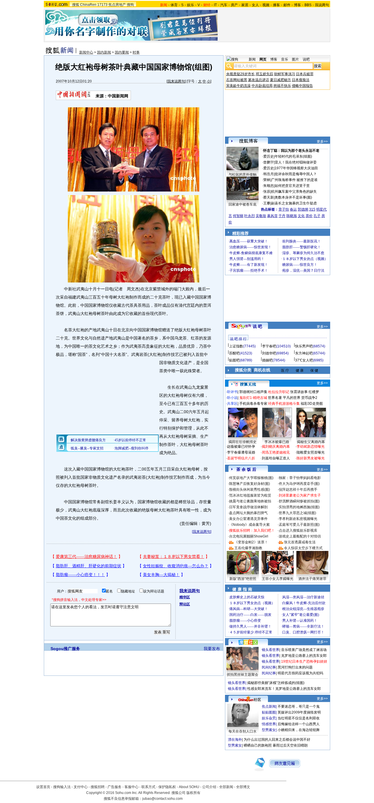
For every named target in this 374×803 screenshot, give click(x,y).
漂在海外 (235, 739)
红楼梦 (314, 392)
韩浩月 (268, 174)
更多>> (322, 141)
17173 (102, 5)
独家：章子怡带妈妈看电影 (300, 478)
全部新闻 (226, 787)
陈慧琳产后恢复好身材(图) (249, 484)
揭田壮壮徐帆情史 (242, 442)
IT (215, 5)
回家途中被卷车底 (242, 204)
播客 (276, 5)
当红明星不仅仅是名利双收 (299, 718)
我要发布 (212, 648)
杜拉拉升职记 (278, 392)
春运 (293, 209)
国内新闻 (104, 52)
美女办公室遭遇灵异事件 (248, 519)
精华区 (184, 597)
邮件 (286, 5)
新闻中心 (86, 52)
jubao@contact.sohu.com (162, 799)
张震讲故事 (299, 392)
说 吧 (257, 326)
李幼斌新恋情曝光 (311, 446)
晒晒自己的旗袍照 (258, 745)
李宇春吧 (269, 346)
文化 (301, 216)
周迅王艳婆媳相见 (276, 452)
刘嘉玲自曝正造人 (276, 458)
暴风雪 (272, 216)
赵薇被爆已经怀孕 (241, 446)
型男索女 (269, 730)
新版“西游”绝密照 (242, 579)
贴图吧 (234, 360)
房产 (234, 5)
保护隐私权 (167, 787)
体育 (174, 5)
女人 (255, 5)
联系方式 (148, 787)
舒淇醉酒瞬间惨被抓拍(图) (299, 501)
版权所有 (193, 793)
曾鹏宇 (268, 162)
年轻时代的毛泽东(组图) (293, 156)
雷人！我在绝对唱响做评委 (296, 162)
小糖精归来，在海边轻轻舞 (299, 730)
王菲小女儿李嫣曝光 (277, 579)
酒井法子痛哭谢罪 (312, 579)
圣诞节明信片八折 (241, 458)
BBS (307, 5)
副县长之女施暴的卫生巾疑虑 (294, 203)
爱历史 (268, 156)
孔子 (317, 216)
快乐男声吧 (304, 346)
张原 (266, 191)
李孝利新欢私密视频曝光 (298, 519)
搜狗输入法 (62, 787)
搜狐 (75, 5)
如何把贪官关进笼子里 (292, 186)
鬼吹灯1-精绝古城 (253, 398)
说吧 (306, 59)
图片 (295, 59)
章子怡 (283, 209)
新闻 (252, 59)
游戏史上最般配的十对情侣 (300, 536)
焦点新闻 (269, 706)
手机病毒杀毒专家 (253, 403)
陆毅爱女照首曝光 (311, 452)
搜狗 (130, 5)
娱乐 (190, 5)
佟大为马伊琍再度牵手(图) (299, 484)
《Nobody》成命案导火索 (249, 525)
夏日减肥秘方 (280, 80)
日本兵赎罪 (305, 74)
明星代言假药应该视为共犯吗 (300, 673)
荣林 (266, 180)
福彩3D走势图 (312, 403)
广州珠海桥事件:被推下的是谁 (294, 180)
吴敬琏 (261, 216)
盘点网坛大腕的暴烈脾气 (248, 513)
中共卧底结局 (262, 86)
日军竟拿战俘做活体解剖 (248, 507)
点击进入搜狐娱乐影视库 (298, 530)
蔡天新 (268, 197)
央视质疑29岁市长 (240, 74)
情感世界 (269, 724)
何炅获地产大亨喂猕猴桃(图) (251, 478)
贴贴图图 (269, 712)
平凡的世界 (291, 398)
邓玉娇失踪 (264, 74)
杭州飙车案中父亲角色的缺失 (294, 191)
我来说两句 (176, 81)
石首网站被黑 (236, 80)
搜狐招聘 (98, 787)
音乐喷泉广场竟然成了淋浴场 (304, 650)
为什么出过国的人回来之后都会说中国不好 (277, 739)
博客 (297, 5)
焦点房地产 (117, 5)
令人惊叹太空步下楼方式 (303, 548)
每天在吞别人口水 (242, 731)
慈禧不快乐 (282, 86)
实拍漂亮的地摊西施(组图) (299, 507)
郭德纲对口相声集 (253, 392)
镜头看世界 (270, 650)
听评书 (232, 392)
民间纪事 (269, 667)
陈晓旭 (291, 216)
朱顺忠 (268, 186)
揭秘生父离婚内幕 (311, 442)
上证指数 (236, 346)
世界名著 (275, 398)
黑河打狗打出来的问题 (295, 667)
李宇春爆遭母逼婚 (241, 452)
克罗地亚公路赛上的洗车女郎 (304, 656)
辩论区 (184, 604)
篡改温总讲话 (258, 80)
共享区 (232, 403)
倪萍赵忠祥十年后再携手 (298, 489)
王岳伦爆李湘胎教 (248, 548)
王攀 (266, 203)
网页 (262, 59)
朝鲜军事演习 (284, 74)
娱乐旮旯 (269, 718)
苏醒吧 (234, 353)
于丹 (281, 216)
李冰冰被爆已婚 (276, 442)
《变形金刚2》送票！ (251, 542)
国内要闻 (122, 52)
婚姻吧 (267, 360)
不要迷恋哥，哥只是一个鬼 (299, 706)
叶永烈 (249, 216)
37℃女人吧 (304, 360)
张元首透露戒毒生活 (300, 542)
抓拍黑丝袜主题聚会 (242, 675)
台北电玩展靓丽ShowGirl (248, 536)
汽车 (223, 5)
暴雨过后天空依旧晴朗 (290, 745)
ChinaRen (88, 5)
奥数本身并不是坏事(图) (293, 197)
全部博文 (243, 787)
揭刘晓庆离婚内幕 (276, 446)
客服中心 (131, 787)
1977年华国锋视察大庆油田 (296, 168)
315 (312, 209)
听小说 (232, 398)
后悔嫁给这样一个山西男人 (299, 724)
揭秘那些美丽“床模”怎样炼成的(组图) (275, 683)
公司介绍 (209, 787)
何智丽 (238, 216)
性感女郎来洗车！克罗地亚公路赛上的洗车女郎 (284, 689)
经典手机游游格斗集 (284, 403)
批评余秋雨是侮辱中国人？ (296, 174)
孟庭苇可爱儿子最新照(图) (299, 525)
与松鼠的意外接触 (242, 175)
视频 (265, 5)
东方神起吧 (304, 353)
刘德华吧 (269, 353)
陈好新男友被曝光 (311, 458)
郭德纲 (303, 209)
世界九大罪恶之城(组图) (297, 513)
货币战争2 (309, 398)
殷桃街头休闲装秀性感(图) (249, 489)
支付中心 (81, 787)
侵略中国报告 (302, 86)
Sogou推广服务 (65, 648)
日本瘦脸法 (300, 80)
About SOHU (189, 787)
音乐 (284, 59)
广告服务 (115, 787)
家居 (244, 5)
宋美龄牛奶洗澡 (238, 86)
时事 (136, 52)
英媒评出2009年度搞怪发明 (299, 712)
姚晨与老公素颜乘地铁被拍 (250, 501)
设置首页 (43, 787)
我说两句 (322, 5)
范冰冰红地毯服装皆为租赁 (250, 495)
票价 (309, 216)
